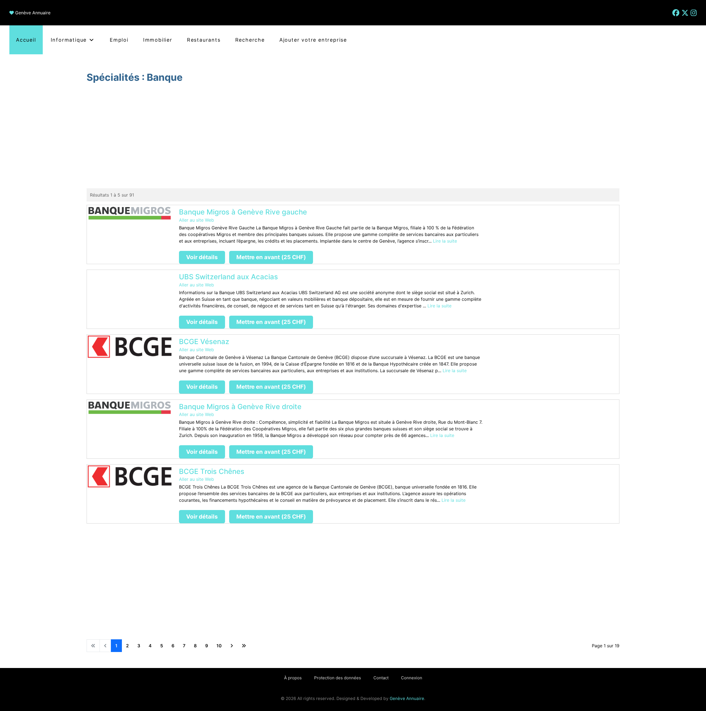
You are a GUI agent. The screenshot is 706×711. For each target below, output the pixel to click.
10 (219, 645)
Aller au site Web (196, 220)
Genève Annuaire (32, 12)
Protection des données (337, 677)
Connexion (411, 677)
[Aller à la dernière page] (243, 645)
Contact (381, 677)
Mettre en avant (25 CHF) (271, 257)
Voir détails (202, 257)
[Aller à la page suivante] (231, 645)
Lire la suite (445, 241)
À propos (293, 677)
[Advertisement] (353, 136)
